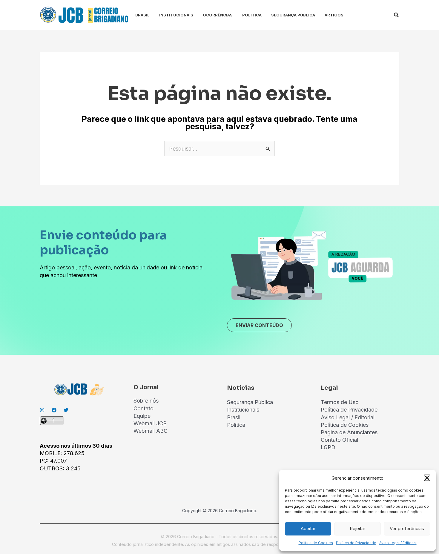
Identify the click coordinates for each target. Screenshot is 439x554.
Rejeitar (357, 528)
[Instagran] (42, 410)
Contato (143, 408)
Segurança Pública (293, 15)
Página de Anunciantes (349, 432)
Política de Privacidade (356, 543)
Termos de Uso (340, 402)
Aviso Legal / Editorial (398, 543)
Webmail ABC (150, 431)
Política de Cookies (316, 543)
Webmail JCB (150, 423)
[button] (427, 478)
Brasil (142, 15)
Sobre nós (146, 401)
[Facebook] (54, 410)
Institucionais (176, 15)
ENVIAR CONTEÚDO (259, 325)
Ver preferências (407, 528)
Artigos (334, 15)
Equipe (142, 416)
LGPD (328, 447)
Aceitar (308, 528)
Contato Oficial (339, 440)
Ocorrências (218, 15)
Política (252, 15)
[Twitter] (66, 410)
